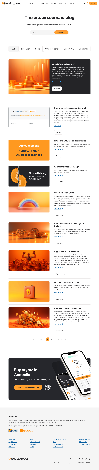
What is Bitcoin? (35, 442)
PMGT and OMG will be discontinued (70, 141)
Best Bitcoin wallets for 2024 (66, 282)
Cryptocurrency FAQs (59, 439)
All (13, 49)
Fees (31, 439)
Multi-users (12, 447)
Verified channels (58, 447)
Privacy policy (83, 442)
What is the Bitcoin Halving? (66, 167)
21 (61, 339)
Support (58, 132)
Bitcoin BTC (69, 49)
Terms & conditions (84, 439)
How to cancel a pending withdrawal (70, 108)
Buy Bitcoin (12, 439)
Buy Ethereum (13, 442)
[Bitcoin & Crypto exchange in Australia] (11, 3)
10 (54, 339)
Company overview (84, 444)
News (37, 49)
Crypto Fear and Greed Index (66, 251)
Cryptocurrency (52, 49)
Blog (54, 442)
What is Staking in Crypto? (63, 64)
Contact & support (58, 444)
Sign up (93, 3)
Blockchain (83, 49)
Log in (84, 3)
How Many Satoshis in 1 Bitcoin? (68, 308)
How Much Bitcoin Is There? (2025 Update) (69, 225)
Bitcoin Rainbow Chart (64, 193)
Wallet (32, 447)
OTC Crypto (12, 444)
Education (25, 49)
